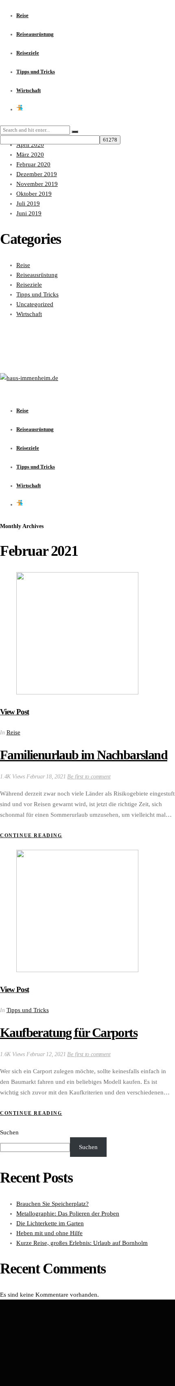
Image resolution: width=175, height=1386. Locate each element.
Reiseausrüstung (37, 275)
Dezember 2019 (36, 174)
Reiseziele (29, 284)
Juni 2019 (29, 213)
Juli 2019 (28, 203)
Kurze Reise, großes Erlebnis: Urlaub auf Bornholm (82, 1243)
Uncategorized (34, 304)
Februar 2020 (33, 164)
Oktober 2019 (34, 193)
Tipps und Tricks (37, 294)
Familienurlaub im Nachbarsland (83, 754)
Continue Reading (31, 835)
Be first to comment (88, 777)
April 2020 (30, 144)
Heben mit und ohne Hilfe (49, 1233)
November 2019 (37, 184)
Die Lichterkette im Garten (50, 1223)
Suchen (9, 1132)
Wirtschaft (29, 314)
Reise (23, 265)
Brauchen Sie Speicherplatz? (52, 1203)
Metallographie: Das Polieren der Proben (67, 1213)
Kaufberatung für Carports (68, 1032)
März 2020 (30, 154)
